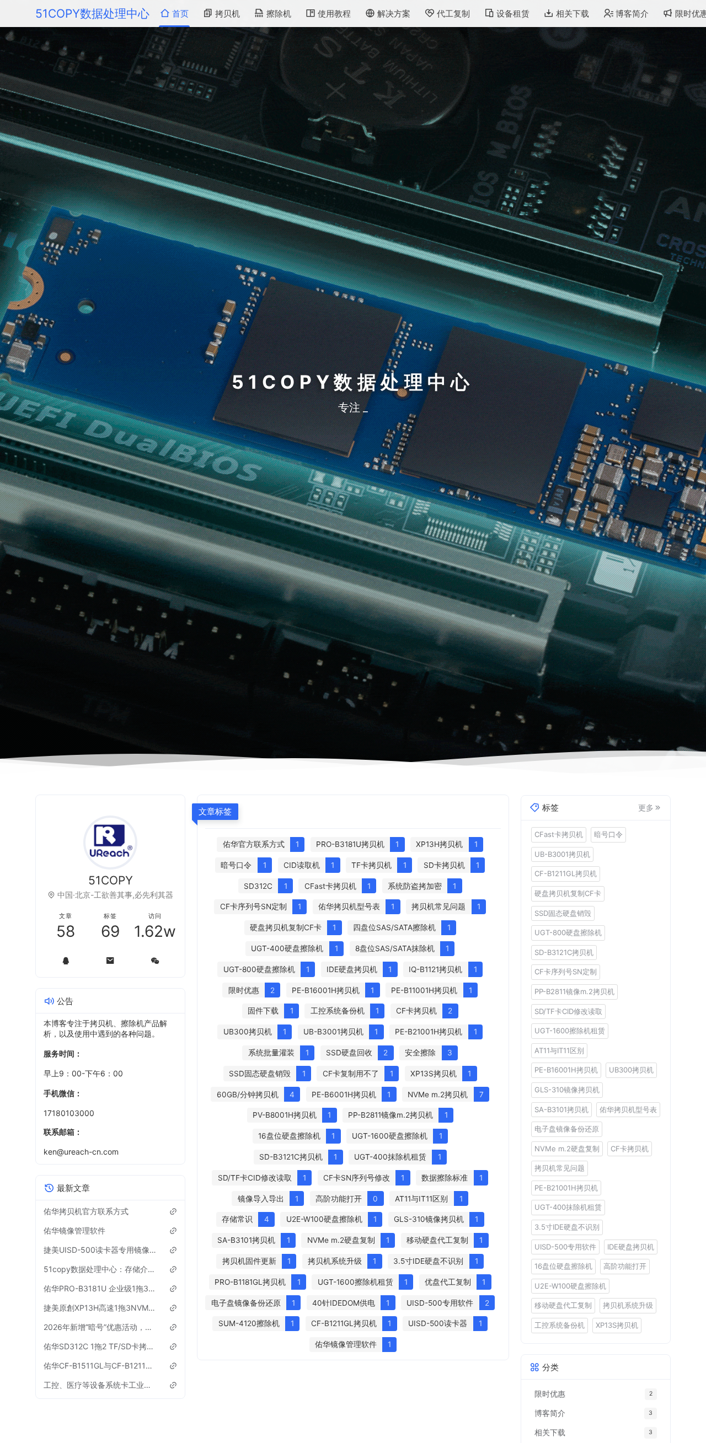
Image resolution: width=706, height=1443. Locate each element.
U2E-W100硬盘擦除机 (570, 1285)
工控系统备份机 (559, 1324)
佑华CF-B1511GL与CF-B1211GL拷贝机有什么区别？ (100, 1365)
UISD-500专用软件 (565, 1246)
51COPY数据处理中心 (92, 13)
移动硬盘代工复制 (563, 1305)
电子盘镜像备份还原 (566, 1128)
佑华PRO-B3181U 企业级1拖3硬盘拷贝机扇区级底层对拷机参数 (100, 1288)
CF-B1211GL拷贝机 (565, 873)
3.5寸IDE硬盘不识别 (567, 1226)
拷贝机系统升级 (628, 1305)
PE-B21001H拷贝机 (566, 1187)
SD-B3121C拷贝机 (563, 951)
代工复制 (453, 13)
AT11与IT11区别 (559, 1049)
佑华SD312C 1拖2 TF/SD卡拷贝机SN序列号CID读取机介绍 (100, 1346)
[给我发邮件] (110, 960)
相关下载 (572, 13)
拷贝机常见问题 (559, 1167)
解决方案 (393, 13)
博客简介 (632, 13)
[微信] (155, 960)
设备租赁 (513, 13)
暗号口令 (608, 834)
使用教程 (334, 13)
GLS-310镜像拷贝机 (567, 1089)
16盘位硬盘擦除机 (563, 1266)
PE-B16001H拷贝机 (566, 1069)
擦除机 (278, 13)
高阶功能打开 (624, 1266)
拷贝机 (227, 13)
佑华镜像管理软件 (74, 1230)
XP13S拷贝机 (617, 1324)
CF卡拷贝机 (630, 1148)
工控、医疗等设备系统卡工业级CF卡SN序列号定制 (100, 1385)
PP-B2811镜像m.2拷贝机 (574, 990)
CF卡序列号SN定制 (565, 971)
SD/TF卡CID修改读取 (568, 1010)
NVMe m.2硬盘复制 (567, 1148)
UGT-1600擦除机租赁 (569, 1030)
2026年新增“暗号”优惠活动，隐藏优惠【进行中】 (100, 1327)
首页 (180, 13)
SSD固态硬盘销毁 (562, 912)
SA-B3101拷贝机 (561, 1108)
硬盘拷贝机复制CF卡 (567, 892)
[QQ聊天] (66, 960)
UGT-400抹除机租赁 (568, 1207)
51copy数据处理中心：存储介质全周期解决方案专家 (100, 1269)
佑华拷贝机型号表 (628, 1108)
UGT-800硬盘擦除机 (568, 932)
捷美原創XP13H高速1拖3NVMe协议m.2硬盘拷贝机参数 (100, 1307)
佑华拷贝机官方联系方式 (86, 1211)
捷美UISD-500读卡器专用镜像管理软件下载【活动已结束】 (100, 1249)
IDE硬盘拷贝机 (630, 1246)
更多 (646, 807)
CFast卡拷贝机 (558, 834)
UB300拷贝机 (631, 1069)
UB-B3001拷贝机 (562, 853)
